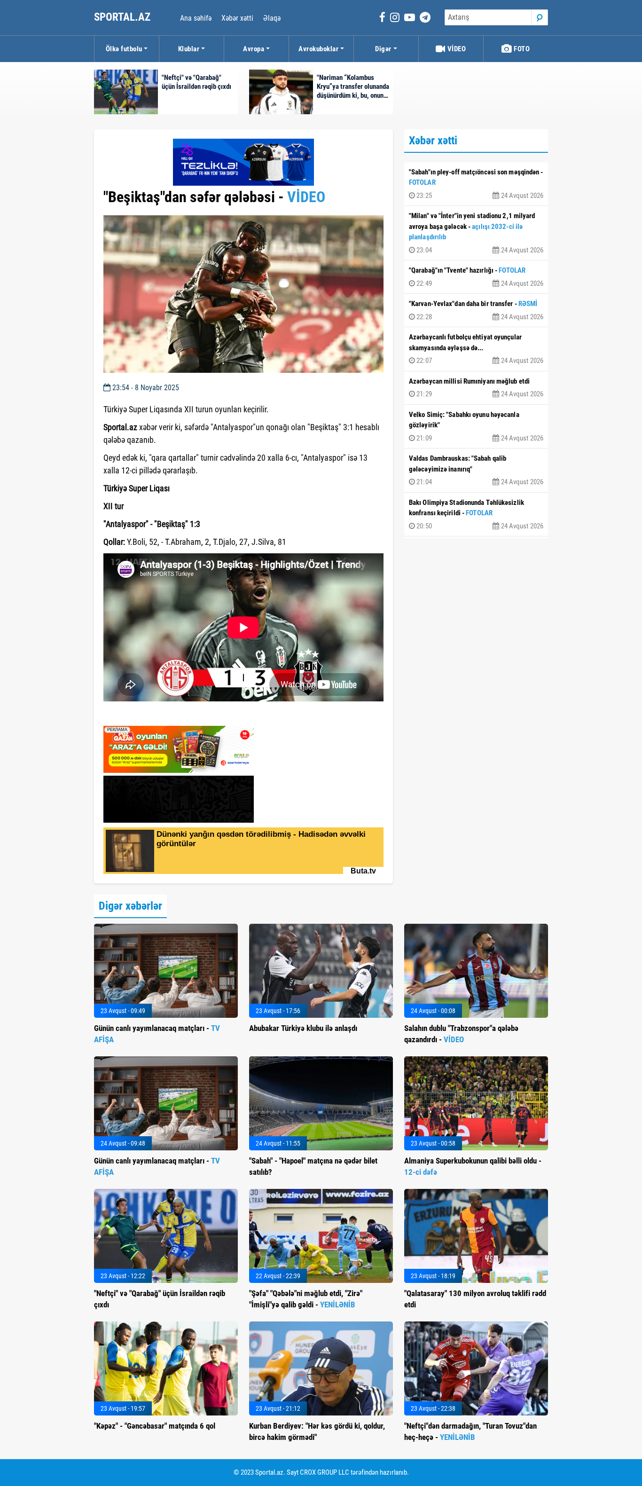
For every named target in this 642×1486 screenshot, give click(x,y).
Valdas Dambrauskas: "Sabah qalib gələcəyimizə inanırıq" (476, 470)
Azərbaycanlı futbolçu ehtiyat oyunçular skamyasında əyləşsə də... (476, 349)
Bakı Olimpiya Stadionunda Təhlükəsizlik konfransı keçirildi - (476, 514)
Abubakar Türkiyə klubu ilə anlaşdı (303, 1028)
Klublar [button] (189, 49)
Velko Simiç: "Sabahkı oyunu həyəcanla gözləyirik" (476, 426)
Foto (521, 49)
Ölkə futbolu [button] (124, 49)
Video (456, 49)
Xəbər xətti (237, 18)
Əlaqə (272, 18)
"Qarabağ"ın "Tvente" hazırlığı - (476, 277)
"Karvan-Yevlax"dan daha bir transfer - (476, 310)
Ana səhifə (195, 18)
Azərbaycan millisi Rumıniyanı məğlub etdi (476, 388)
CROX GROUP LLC (324, 1472)
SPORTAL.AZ (123, 17)
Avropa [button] (253, 49)
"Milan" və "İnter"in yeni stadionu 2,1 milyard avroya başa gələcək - (476, 233)
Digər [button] (383, 49)
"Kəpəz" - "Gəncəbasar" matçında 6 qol (154, 1426)
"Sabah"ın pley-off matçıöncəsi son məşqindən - (476, 184)
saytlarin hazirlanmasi (141, 715)
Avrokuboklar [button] (318, 49)
